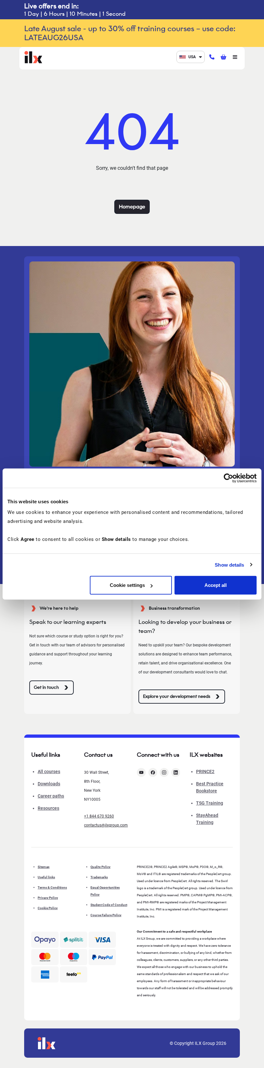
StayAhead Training (207, 819)
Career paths (51, 796)
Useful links (46, 877)
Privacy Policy (48, 897)
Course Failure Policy (105, 915)
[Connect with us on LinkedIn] (175, 772)
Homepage (132, 207)
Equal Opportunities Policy (105, 891)
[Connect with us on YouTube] (141, 772)
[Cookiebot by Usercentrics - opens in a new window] (228, 478)
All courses (49, 771)
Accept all (215, 585)
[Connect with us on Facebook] (152, 772)
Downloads (49, 783)
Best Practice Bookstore (209, 787)
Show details (229, 564)
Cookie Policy (48, 908)
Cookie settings (127, 585)
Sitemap (44, 867)
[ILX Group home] (33, 56)
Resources (48, 808)
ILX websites (206, 754)
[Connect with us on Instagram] (164, 772)
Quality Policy (100, 867)
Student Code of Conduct (108, 905)
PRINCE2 (205, 771)
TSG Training (209, 803)
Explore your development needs (176, 696)
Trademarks (99, 877)
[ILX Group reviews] (73, 974)
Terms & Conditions (52, 887)
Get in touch (46, 687)
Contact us (98, 754)
